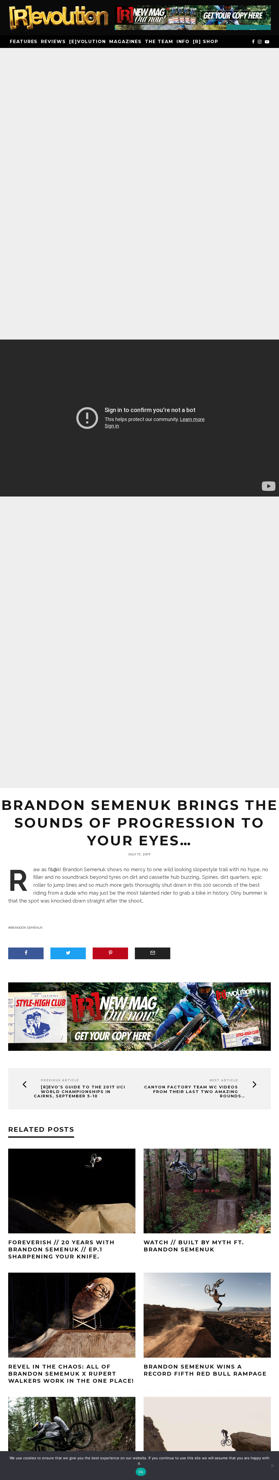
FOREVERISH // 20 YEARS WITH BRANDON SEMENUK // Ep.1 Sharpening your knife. (61, 1249)
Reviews (53, 41)
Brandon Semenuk (26, 928)
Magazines (125, 41)
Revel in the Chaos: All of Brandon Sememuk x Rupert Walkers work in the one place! (71, 1373)
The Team (159, 41)
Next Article (224, 1080)
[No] (272, 1465)
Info (183, 41)
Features (24, 41)
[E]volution (87, 41)
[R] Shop (205, 41)
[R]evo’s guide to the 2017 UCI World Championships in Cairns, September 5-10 (79, 1091)
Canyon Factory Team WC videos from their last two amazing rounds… (194, 1091)
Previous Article (60, 1080)
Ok (140, 1472)
